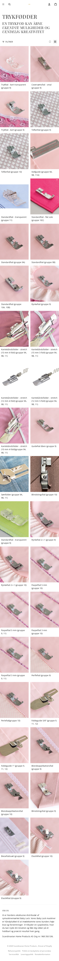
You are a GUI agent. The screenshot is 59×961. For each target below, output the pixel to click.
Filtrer (9, 41)
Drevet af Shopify (45, 946)
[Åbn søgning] (9, 4)
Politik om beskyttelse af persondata (36, 951)
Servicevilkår (14, 954)
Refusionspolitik (14, 951)
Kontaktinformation (42, 954)
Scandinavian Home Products (25, 946)
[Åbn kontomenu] (49, 4)
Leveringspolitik (27, 954)
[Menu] (3, 4)
